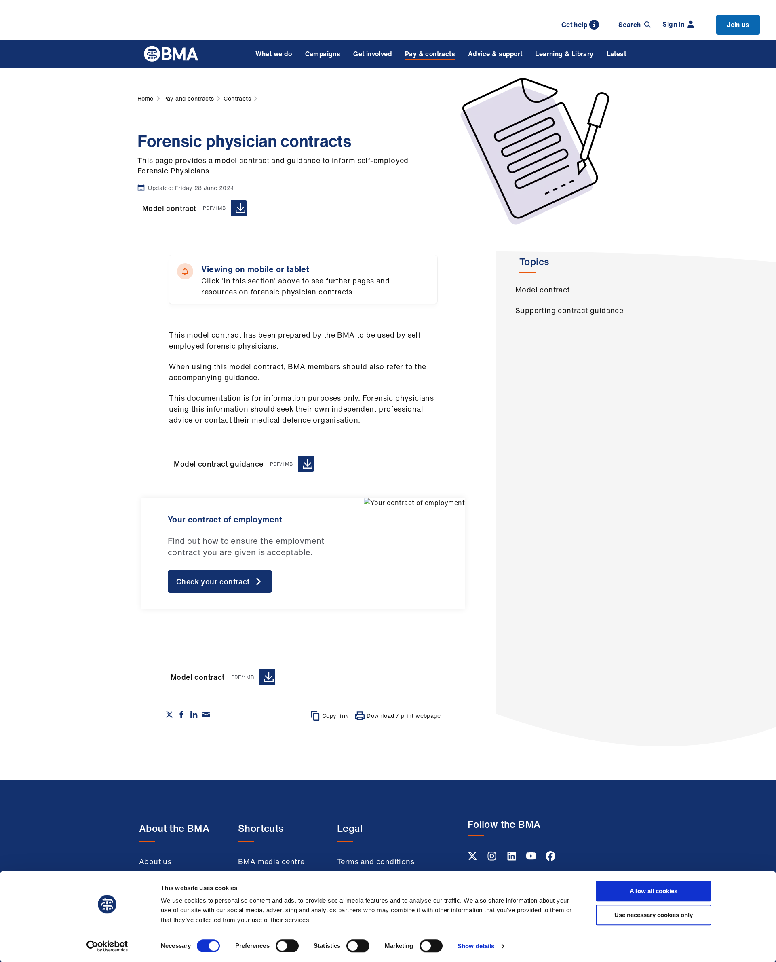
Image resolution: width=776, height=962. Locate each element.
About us (155, 861)
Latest (616, 54)
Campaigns (323, 54)
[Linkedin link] (512, 858)
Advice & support (495, 54)
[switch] (287, 945)
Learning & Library (564, 54)
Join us (738, 25)
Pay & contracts (430, 54)
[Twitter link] (473, 858)
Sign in (673, 24)
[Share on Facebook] (181, 714)
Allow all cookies (653, 891)
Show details (476, 946)
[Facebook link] (550, 858)
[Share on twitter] (169, 714)
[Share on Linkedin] (194, 714)
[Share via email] (206, 714)
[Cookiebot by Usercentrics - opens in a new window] (107, 946)
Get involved (372, 54)
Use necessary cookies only (653, 914)
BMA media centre (271, 861)
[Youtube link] (532, 858)
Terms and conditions (375, 861)
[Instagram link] (492, 858)
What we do (273, 54)
